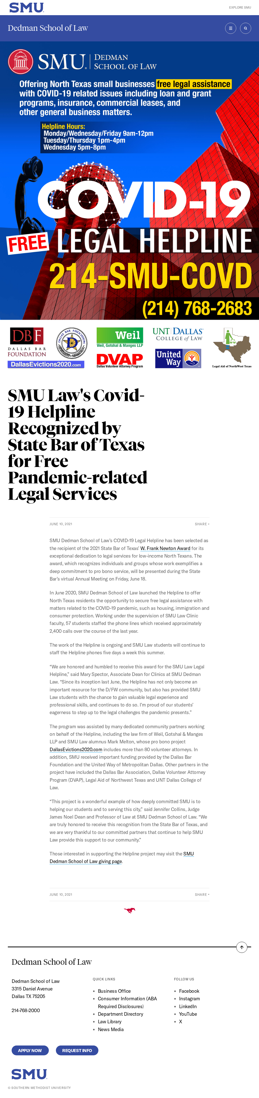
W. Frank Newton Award (165, 548)
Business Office (114, 991)
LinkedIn (188, 1006)
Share (201, 524)
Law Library (109, 1021)
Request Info (77, 1050)
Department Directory (120, 1014)
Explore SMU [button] (240, 7)
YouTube (188, 1014)
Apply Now (30, 1050)
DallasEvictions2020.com (76, 749)
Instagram (189, 999)
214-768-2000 (26, 1010)
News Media (110, 1029)
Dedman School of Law (48, 28)
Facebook (189, 991)
